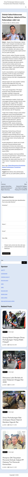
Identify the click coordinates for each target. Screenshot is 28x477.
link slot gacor (4, 280)
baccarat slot (4, 291)
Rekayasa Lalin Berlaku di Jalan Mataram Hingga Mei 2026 (13, 379)
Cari (2, 260)
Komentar (5, 205)
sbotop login (4, 294)
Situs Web (4, 238)
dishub (4, 173)
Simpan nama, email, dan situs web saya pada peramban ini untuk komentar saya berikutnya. (14, 246)
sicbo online (4, 297)
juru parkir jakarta (15, 173)
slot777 (3, 270)
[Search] (26, 7)
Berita (8, 169)
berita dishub (9, 172)
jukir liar (8, 173)
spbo (2, 284)
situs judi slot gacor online (7, 301)
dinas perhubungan (18, 172)
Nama (4, 224)
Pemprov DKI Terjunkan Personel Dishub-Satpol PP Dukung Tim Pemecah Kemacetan (13, 461)
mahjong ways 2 (5, 277)
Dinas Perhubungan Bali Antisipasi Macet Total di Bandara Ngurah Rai (12, 419)
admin (17, 23)
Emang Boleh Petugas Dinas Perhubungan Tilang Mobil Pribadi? (14, 339)
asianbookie (4, 273)
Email (4, 231)
